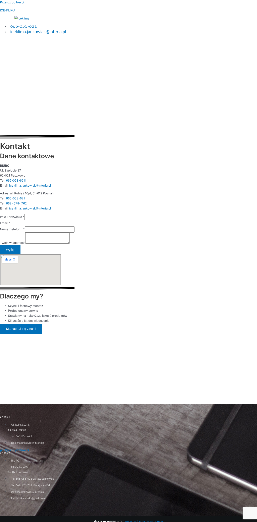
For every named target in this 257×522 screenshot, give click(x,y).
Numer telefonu (12, 229)
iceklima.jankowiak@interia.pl (30, 185)
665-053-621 (15, 198)
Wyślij (10, 250)
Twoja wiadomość (12, 242)
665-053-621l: (16, 180)
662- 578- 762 (16, 203)
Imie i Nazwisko (12, 217)
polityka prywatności (14, 450)
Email (5, 223)
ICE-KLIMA (7, 10)
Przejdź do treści (12, 2)
